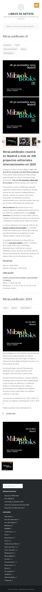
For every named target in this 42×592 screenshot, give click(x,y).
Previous (3, 141)
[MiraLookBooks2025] (11, 141)
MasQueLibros (9, 553)
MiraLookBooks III (15, 36)
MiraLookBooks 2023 (17, 299)
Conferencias (8, 532)
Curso (6, 535)
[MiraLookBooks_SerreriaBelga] (24, 142)
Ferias (17, 45)
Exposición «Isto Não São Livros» (14, 508)
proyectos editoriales (30, 180)
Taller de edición (9, 577)
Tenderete (7, 580)
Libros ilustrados (9, 550)
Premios (7, 559)
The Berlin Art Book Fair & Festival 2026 (16, 505)
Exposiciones (8, 538)
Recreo (6, 568)
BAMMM (7, 529)
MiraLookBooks (8, 53)
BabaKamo (7, 525)
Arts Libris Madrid (10, 522)
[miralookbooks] (7, 466)
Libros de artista (9, 547)
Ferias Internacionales (10, 49)
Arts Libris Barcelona (10, 519)
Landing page (10, 413)
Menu (36, 5)
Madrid (23, 49)
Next (39, 141)
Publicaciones (8, 565)
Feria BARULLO (9, 499)
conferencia (7, 45)
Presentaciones (9, 562)
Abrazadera (8, 516)
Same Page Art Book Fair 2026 (13, 502)
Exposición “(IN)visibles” (11, 496)
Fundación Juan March (11, 544)
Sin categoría (8, 571)
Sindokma (7, 574)
